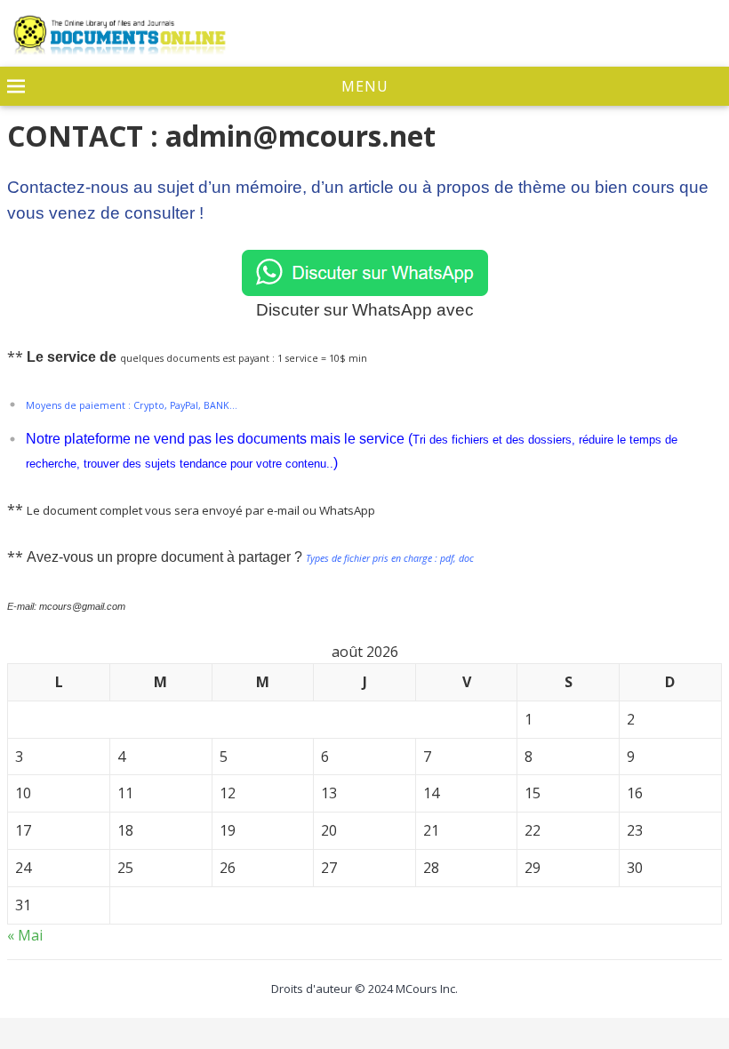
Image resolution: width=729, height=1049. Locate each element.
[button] (364, 87)
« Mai (25, 935)
